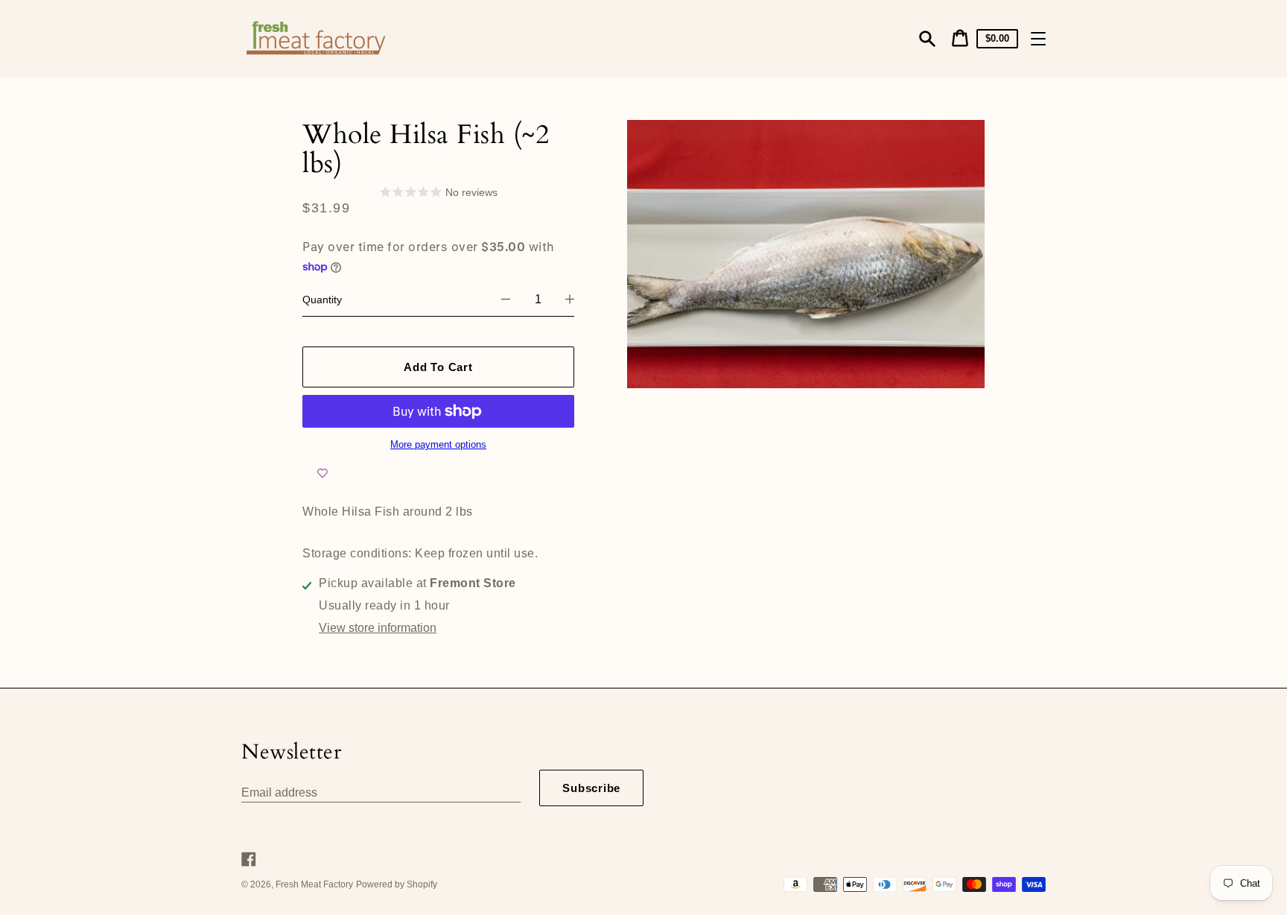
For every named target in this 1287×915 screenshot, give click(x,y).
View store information (377, 627)
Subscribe (591, 788)
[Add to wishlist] (322, 473)
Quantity (322, 299)
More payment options (438, 445)
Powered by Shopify (396, 884)
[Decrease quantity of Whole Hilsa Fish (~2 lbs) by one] (505, 299)
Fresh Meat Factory (314, 884)
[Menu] (1038, 38)
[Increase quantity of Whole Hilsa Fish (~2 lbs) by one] (569, 299)
